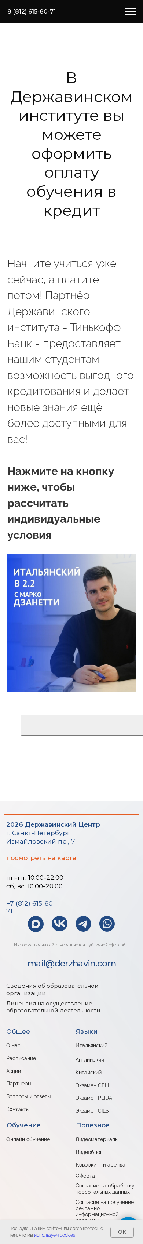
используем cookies (54, 1235)
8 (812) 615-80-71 (31, 11)
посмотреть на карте (41, 858)
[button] (59, 923)
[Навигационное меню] (130, 11)
